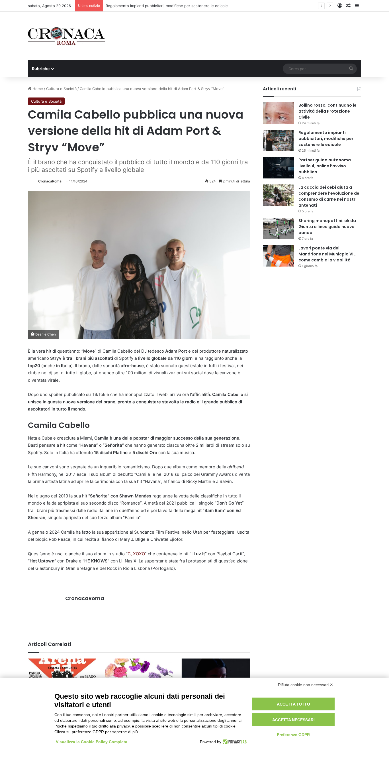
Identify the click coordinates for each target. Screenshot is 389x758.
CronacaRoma (50, 181)
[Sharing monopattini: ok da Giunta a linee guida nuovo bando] (278, 228)
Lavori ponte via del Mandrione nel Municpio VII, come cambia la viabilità (327, 254)
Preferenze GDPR (293, 734)
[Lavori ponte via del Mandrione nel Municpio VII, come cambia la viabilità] (278, 256)
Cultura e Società (61, 88)
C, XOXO (136, 553)
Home (37, 88)
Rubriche (41, 68)
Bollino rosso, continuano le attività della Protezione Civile (327, 111)
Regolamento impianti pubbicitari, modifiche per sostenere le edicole (325, 138)
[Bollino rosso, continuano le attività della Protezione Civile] (278, 113)
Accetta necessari (293, 720)
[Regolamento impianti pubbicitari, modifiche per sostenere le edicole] (278, 140)
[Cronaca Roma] (66, 36)
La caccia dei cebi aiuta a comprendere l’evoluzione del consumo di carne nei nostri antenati (329, 196)
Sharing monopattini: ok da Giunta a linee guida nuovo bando (327, 226)
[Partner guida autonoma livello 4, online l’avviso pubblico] (278, 167)
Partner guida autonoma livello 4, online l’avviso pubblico (324, 166)
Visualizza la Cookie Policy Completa (91, 741)
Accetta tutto (293, 704)
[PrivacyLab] (234, 742)
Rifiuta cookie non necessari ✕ (305, 684)
